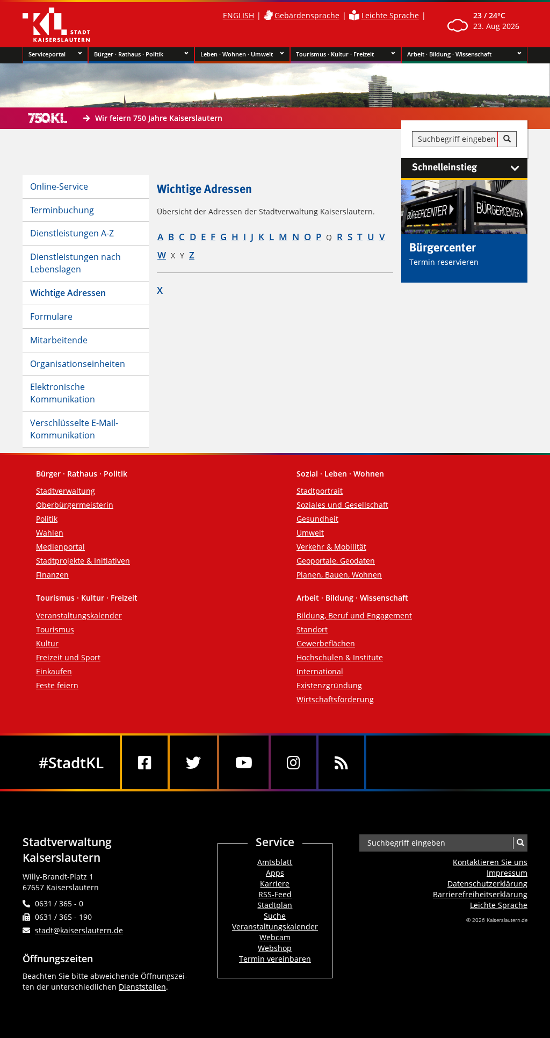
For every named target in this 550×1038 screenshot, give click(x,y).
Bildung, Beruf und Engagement (354, 615)
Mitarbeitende (59, 340)
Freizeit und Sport (68, 657)
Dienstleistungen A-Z (72, 233)
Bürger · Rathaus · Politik (128, 54)
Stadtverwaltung (65, 491)
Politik (46, 519)
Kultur (47, 643)
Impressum (507, 873)
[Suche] (507, 139)
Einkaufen (54, 671)
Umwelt (310, 533)
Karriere (275, 883)
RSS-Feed (275, 894)
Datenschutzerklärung (487, 883)
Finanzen (52, 575)
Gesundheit (317, 519)
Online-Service (59, 186)
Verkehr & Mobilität (331, 547)
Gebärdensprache (306, 15)
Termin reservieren (444, 262)
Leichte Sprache (390, 15)
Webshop (275, 948)
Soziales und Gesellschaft (342, 505)
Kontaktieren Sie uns (490, 862)
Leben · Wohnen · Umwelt (236, 54)
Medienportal (60, 547)
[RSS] (341, 762)
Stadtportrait (319, 491)
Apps (275, 873)
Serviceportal (47, 54)
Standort (312, 629)
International (319, 671)
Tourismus (55, 629)
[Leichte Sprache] (354, 15)
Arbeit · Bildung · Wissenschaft (449, 54)
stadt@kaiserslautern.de (79, 930)
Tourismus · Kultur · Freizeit (335, 54)
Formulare (51, 316)
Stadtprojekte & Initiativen (83, 561)
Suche (275, 916)
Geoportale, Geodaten (335, 561)
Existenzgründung (329, 685)
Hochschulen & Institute (339, 657)
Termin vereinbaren (275, 959)
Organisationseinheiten (77, 364)
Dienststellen (142, 987)
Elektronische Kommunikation (62, 393)
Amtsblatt (274, 862)
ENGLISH (238, 15)
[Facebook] (145, 762)
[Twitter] (193, 762)
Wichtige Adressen (68, 293)
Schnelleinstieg (444, 167)
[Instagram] (293, 762)
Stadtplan (274, 905)
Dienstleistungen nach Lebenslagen (75, 263)
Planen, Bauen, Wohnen (339, 575)
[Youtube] (244, 762)
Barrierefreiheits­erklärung (480, 894)
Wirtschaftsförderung (335, 699)
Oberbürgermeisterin (74, 505)
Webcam (275, 937)
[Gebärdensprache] (268, 15)
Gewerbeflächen (325, 643)
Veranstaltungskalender (79, 615)
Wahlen (49, 533)
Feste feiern (57, 685)
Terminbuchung (62, 210)
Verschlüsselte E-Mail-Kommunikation (74, 429)
